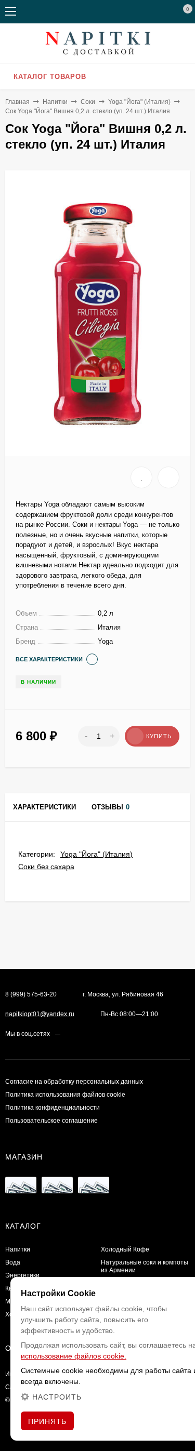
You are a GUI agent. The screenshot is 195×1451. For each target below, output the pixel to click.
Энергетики (22, 1275)
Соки (88, 101)
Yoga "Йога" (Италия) (139, 101)
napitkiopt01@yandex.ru (39, 1014)
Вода (12, 1262)
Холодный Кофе (125, 1249)
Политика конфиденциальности (52, 1107)
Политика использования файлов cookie (65, 1094)
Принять (47, 1421)
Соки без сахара (46, 866)
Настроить (57, 1397)
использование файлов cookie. (73, 1356)
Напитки (55, 101)
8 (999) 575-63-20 (31, 994)
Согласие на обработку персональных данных (74, 1081)
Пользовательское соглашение (51, 1120)
